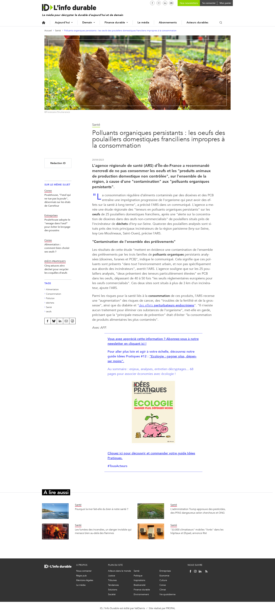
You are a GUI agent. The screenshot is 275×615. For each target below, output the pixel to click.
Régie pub (81, 575)
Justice (111, 575)
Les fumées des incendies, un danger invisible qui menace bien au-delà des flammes (103, 531)
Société (112, 594)
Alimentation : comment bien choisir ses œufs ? (57, 248)
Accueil (43, 22)
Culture (163, 580)
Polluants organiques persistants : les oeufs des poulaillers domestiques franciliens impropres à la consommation (120, 30)
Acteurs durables (197, 22)
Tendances (113, 585)
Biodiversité (139, 585)
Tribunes (112, 580)
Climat (162, 589)
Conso (162, 585)
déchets (50, 302)
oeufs (48, 311)
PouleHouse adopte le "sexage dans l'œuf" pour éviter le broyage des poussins (57, 225)
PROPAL (170, 608)
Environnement (141, 594)
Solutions (112, 589)
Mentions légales (84, 580)
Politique (138, 575)
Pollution (50, 298)
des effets (166, 305)
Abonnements (168, 22)
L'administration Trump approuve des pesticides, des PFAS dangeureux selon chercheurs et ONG (198, 510)
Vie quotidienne (167, 594)
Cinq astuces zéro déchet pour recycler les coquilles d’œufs (56, 269)
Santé (58, 30)
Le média (143, 22)
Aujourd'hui (62, 22)
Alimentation (52, 289)
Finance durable (115, 22)
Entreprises (165, 570)
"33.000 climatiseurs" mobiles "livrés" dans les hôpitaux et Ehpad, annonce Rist (196, 531)
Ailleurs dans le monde (119, 570)
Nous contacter (84, 570)
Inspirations (139, 580)
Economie (164, 575)
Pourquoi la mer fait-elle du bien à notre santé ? (101, 509)
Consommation (53, 293)
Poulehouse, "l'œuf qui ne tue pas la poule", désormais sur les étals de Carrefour (57, 200)
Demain (87, 22)
